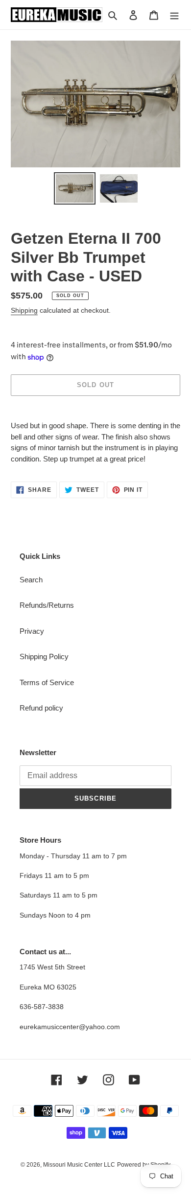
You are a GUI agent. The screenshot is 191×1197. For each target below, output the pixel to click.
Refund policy (41, 708)
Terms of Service (47, 682)
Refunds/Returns (47, 605)
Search (31, 579)
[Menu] (174, 14)
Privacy (32, 631)
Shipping (24, 310)
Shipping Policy (44, 656)
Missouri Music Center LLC (79, 1164)
